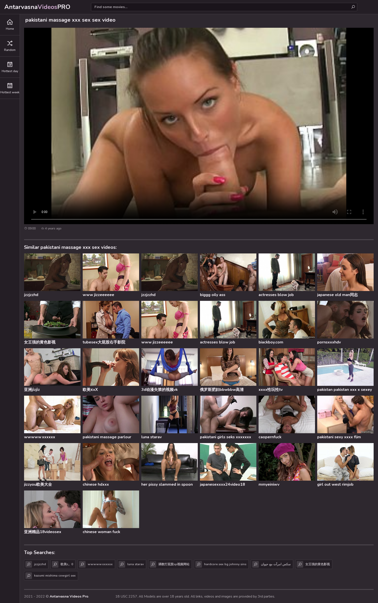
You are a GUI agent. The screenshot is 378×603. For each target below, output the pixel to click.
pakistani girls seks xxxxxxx (225, 437)
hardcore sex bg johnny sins (225, 564)
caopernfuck (270, 437)
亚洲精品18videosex (42, 531)
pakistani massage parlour (107, 437)
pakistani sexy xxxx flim (339, 437)
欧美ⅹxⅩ (90, 389)
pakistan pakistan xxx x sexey (344, 389)
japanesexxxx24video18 (222, 484)
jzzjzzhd (31, 294)
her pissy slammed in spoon (167, 484)
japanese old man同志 (337, 294)
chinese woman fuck (101, 531)
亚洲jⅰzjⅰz (32, 389)
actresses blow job (276, 294)
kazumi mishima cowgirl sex (55, 576)
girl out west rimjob (335, 484)
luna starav (151, 437)
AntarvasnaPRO (37, 7)
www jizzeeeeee (98, 294)
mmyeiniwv (269, 484)
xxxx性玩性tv (271, 389)
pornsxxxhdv (329, 342)
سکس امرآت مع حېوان (276, 564)
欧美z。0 (67, 564)
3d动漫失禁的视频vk (159, 389)
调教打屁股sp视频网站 (173, 564)
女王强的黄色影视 (40, 342)
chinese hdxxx (96, 484)
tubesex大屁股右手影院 (104, 342)
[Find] (353, 6)
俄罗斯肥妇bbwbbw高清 (222, 389)
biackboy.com (271, 342)
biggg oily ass (212, 294)
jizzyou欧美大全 (38, 484)
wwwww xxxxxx (39, 437)
